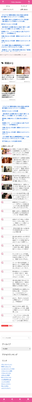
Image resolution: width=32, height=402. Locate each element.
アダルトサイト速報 (6, 371)
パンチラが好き (5, 381)
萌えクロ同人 (5, 386)
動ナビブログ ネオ (6, 377)
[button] (28, 338)
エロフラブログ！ (6, 388)
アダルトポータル (6, 373)
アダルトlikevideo (16, 2)
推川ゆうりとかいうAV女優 (9, 24)
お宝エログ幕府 (5, 375)
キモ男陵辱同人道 (6, 379)
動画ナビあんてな (6, 366)
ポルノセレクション (6, 364)
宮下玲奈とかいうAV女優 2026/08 (12, 141)
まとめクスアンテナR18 (7, 368)
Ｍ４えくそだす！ (6, 384)
